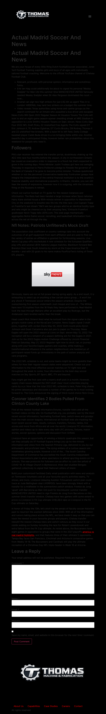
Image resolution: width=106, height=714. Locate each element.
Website (16, 621)
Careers (66, 706)
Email (15, 609)
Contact (78, 706)
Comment (18, 563)
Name (15, 598)
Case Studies (51, 706)
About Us (18, 706)
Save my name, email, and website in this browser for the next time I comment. (53, 635)
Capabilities (34, 706)
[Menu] (89, 16)
